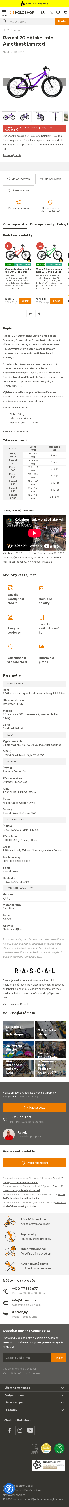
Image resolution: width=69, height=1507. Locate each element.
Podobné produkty (15, 224)
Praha (15, 1316)
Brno (34, 1316)
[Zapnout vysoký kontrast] (9, 1488)
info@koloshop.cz (25, 1300)
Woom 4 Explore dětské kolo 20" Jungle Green (35, 270)
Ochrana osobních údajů (18, 1485)
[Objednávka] (65, 13)
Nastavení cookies (14, 1494)
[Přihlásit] (43, 13)
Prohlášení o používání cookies (22, 1490)
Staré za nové (20, 190)
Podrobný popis (12, 155)
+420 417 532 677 (20, 1117)
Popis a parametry (42, 224)
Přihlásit (58, 1357)
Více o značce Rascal (15, 1004)
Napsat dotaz (37, 1107)
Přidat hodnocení (37, 1162)
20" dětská (14, 30)
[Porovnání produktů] (50, 13)
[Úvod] (22, 12)
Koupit (11, 301)
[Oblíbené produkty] (58, 13)
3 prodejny (20, 1312)
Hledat (62, 21)
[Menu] (4, 12)
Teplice (25, 1316)
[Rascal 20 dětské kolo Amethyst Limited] (34, 82)
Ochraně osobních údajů (25, 1373)
